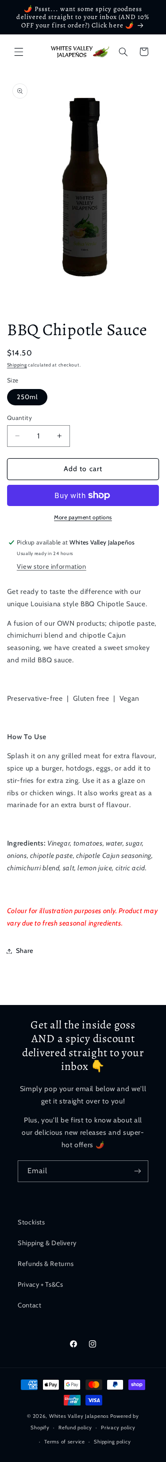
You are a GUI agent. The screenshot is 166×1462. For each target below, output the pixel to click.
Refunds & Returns (46, 1264)
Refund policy (75, 1427)
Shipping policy (112, 1442)
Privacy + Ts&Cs (40, 1284)
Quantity (19, 417)
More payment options (83, 517)
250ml (27, 397)
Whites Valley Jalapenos (79, 1416)
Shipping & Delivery (47, 1243)
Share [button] (25, 951)
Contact (29, 1305)
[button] (18, 52)
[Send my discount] (137, 1171)
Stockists (31, 1222)
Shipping (17, 365)
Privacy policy (118, 1427)
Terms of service (64, 1442)
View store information (51, 566)
